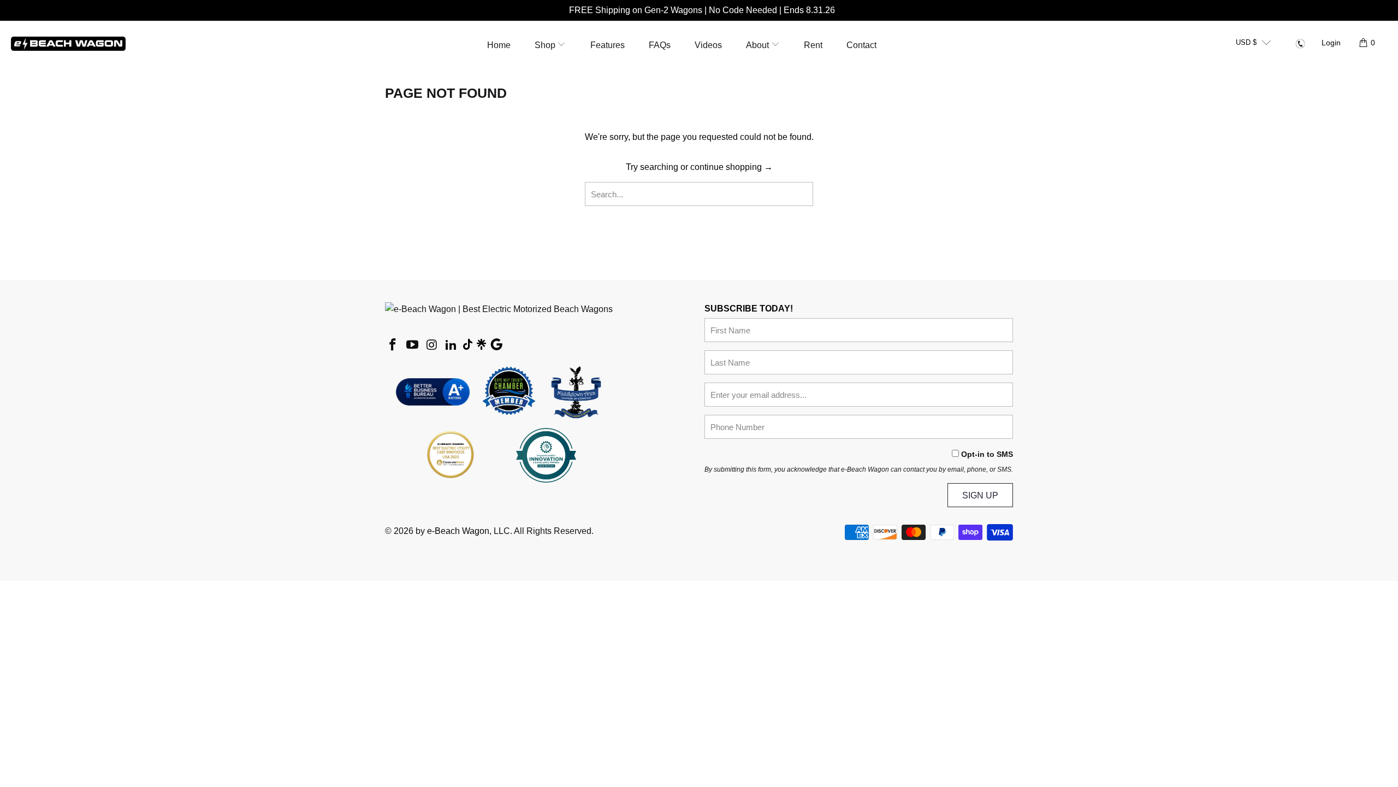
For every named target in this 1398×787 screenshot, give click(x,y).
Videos (708, 45)
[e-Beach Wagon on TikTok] (468, 346)
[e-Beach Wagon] (68, 42)
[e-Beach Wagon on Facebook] (393, 345)
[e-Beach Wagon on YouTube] (413, 345)
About (758, 45)
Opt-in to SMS (987, 454)
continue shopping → (731, 167)
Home (499, 45)
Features (607, 45)
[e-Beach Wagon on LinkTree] (481, 346)
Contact (861, 45)
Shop (546, 45)
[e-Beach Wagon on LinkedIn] (451, 345)
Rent (813, 45)
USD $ (1246, 42)
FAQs (660, 45)
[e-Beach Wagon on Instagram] (432, 345)
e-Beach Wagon (458, 531)
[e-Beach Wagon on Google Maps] (496, 346)
